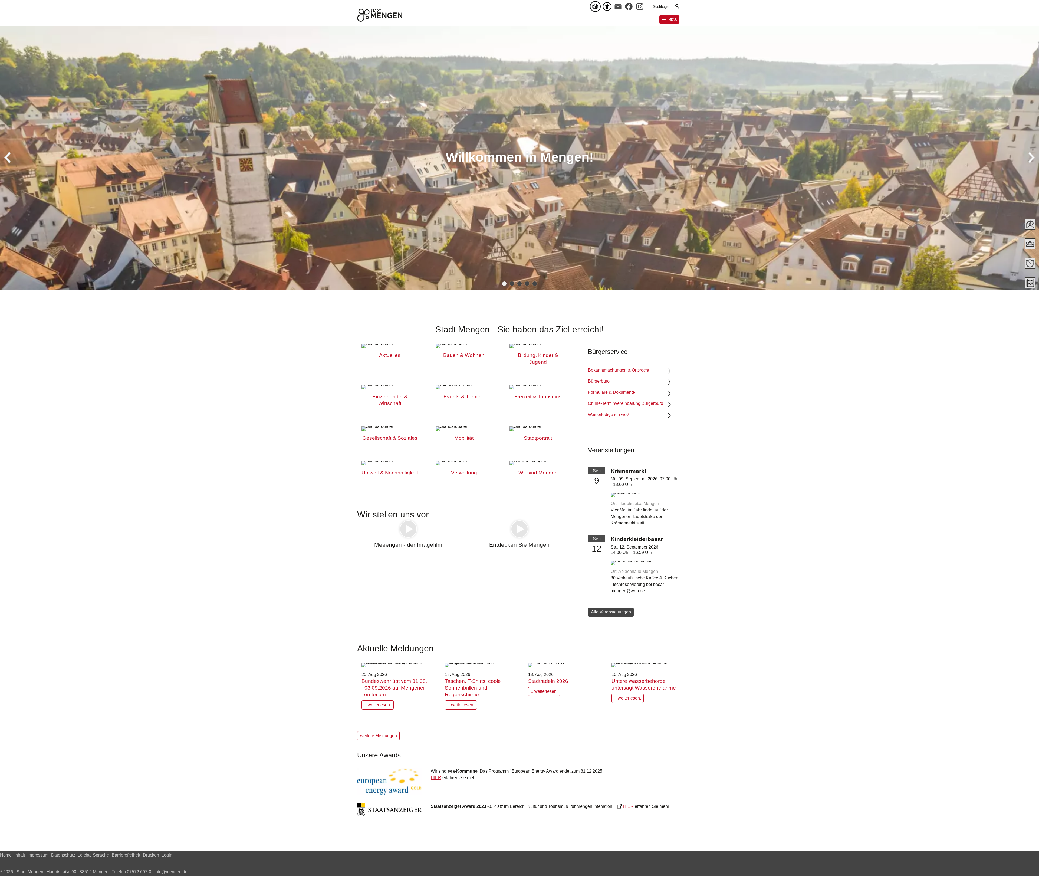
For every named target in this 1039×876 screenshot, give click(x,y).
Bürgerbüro (599, 381)
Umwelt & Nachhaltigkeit (389, 472)
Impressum (37, 855)
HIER (436, 777)
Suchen (677, 6)
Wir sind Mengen (538, 472)
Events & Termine (464, 396)
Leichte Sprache (93, 855)
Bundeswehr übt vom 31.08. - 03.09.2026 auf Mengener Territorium (394, 687)
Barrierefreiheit (126, 855)
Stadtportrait (538, 438)
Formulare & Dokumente (611, 392)
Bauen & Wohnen (464, 355)
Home (6, 855)
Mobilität (464, 438)
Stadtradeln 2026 (548, 681)
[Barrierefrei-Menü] (607, 6)
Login (167, 855)
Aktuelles (389, 355)
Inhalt (19, 855)
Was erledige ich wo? (608, 414)
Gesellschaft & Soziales (389, 438)
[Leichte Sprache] (596, 6)
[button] (618, 6)
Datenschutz (63, 855)
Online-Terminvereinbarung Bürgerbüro (625, 403)
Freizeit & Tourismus (538, 396)
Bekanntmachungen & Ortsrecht (618, 370)
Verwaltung (464, 472)
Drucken (151, 855)
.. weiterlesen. (377, 705)
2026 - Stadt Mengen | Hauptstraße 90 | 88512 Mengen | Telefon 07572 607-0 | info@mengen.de (94, 872)
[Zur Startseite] (379, 15)
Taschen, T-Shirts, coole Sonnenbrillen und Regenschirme (473, 687)
